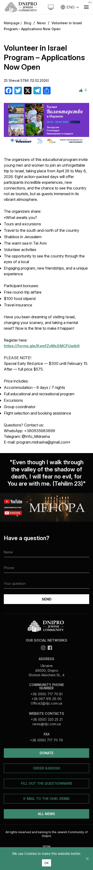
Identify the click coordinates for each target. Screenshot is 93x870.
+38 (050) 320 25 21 (46, 719)
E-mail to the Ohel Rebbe (46, 799)
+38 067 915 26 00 (46, 699)
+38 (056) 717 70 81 (46, 694)
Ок (46, 863)
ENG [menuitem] (71, 7)
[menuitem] (70, 7)
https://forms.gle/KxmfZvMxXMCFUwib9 (42, 345)
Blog (27, 23)
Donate (46, 753)
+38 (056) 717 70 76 (46, 740)
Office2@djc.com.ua (46, 703)
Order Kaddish (46, 768)
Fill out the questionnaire (46, 783)
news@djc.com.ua (46, 724)
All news (46, 814)
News (41, 23)
